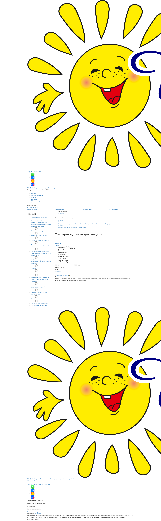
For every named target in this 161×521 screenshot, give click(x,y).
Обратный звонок (44, 172)
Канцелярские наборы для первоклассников (39, 218)
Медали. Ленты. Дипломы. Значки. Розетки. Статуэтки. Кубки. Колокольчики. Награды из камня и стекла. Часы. (41, 223)
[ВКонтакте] (63, 275)
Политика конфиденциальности (37, 512)
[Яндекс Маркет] (32, 181)
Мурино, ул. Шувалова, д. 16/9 (49, 188)
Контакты (34, 203)
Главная (60, 220)
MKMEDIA (38, 513)
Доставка (34, 199)
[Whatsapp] (32, 174)
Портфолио (34, 299)
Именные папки (32, 209)
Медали (60, 226)
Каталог (33, 193)
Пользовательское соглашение (56, 512)
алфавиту (61, 213)
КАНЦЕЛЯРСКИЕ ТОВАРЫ (39, 235)
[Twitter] (67, 275)
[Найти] (72, 218)
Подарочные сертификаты (39, 305)
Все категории (113, 209)
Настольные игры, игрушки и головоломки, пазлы (40, 287)
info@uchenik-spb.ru (33, 188)
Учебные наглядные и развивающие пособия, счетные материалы (41, 261)
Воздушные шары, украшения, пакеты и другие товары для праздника (40, 279)
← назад (57, 245)
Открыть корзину (32, 207)
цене (59, 215)
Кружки (33, 273)
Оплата (33, 197)
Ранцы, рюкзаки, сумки (38, 231)
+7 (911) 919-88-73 (33, 172)
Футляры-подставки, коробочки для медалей (72, 227)
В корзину (58, 271)
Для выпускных (59, 209)
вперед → (58, 243)
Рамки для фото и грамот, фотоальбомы (39, 293)
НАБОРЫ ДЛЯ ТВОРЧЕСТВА (40, 240)
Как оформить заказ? (37, 195)
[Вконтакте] (32, 177)
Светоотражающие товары (39, 303)
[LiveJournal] (65, 275)
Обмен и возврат (36, 201)
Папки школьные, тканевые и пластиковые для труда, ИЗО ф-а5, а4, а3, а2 (41, 253)
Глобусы (33, 268)
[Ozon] (32, 184)
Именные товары (87, 209)
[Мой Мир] (69, 275)
